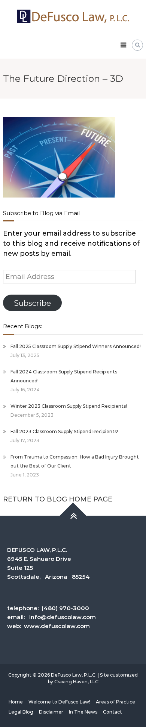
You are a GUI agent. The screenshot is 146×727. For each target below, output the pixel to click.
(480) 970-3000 (65, 608)
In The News (83, 712)
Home (16, 702)
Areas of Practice (115, 702)
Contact (112, 712)
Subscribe (32, 303)
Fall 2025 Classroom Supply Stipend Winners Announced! (75, 346)
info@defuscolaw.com (62, 617)
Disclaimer (51, 712)
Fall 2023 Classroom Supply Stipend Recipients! (64, 431)
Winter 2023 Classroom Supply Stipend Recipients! (68, 406)
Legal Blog (21, 712)
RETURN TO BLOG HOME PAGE (57, 499)
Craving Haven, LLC (76, 681)
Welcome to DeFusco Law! (59, 702)
